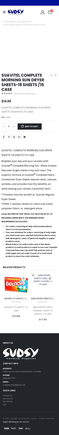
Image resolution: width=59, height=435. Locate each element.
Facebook (3, 137)
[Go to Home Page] (3, 21)
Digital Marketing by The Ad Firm (16, 422)
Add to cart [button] (23, 278)
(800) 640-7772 (9, 378)
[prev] (51, 75)
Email (24, 137)
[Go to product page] (16, 284)
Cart (4, 404)
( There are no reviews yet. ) (24, 94)
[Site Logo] (16, 12)
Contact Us (7, 395)
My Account (8, 398)
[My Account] (42, 12)
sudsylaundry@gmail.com (14, 385)
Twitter (9, 137)
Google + (19, 137)
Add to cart (31, 126)
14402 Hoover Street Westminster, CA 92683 (22, 371)
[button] (5, 12)
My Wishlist (8, 401)
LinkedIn (14, 137)
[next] (56, 75)
